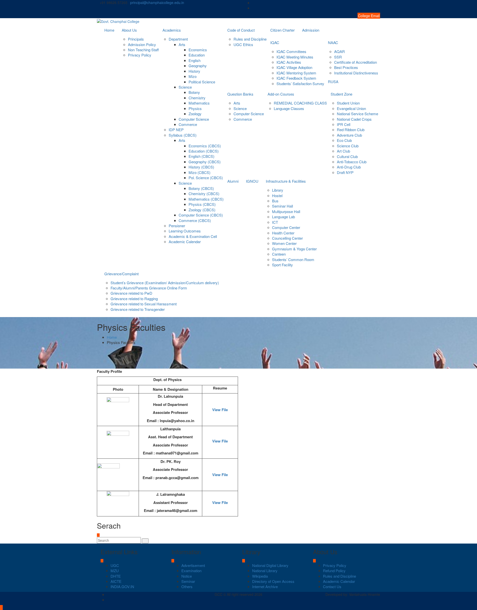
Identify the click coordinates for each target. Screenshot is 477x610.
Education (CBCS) (204, 151)
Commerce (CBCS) (195, 220)
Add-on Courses (281, 94)
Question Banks (240, 94)
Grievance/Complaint (121, 273)
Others (187, 586)
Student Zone (341, 94)
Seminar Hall (282, 206)
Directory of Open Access (273, 581)
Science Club (347, 145)
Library (277, 190)
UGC (115, 565)
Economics (198, 49)
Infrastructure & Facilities (286, 181)
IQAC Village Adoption (294, 67)
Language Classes (289, 108)
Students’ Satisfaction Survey (300, 83)
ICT (275, 222)
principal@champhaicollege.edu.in (157, 2)
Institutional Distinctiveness (356, 72)
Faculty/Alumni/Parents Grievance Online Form (149, 287)
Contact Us (332, 586)
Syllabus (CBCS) (183, 135)
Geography (198, 65)
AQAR (339, 51)
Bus (275, 200)
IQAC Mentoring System (296, 72)
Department (178, 39)
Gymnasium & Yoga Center (294, 248)
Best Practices (346, 67)
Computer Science (194, 119)
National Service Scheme (357, 113)
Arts (182, 44)
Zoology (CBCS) (202, 209)
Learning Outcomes (185, 230)
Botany (194, 92)
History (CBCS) (201, 166)
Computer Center (286, 227)
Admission (310, 30)
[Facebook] (378, 2)
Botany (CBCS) (201, 188)
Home (109, 30)
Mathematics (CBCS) (206, 199)
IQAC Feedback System (296, 78)
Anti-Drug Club (349, 166)
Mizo (193, 76)
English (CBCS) (201, 156)
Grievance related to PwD (131, 293)
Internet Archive (265, 586)
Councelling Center (287, 238)
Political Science (202, 81)
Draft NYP (345, 172)
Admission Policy (142, 44)
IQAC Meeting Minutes (295, 56)
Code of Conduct (241, 30)
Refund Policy (334, 570)
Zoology (195, 113)
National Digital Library (270, 565)
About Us (129, 30)
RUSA (333, 81)
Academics (171, 30)
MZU (115, 570)
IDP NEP (176, 129)
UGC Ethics (243, 44)
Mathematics (199, 103)
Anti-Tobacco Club (351, 161)
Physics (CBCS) (202, 204)
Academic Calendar (185, 241)
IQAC (274, 42)
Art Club (343, 151)
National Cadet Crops (354, 119)
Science (185, 87)
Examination (191, 570)
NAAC (333, 42)
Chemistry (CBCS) (204, 193)
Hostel (277, 195)
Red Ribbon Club (350, 129)
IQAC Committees (291, 51)
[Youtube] (378, 7)
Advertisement (193, 565)
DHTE (116, 576)
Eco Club (344, 140)
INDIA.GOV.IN (122, 586)
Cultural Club (347, 156)
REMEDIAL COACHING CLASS (300, 103)
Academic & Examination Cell (193, 236)
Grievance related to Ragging (134, 298)
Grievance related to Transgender (138, 309)
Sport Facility (282, 264)
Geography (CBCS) (205, 161)
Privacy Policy (139, 54)
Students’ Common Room (293, 259)
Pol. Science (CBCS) (206, 177)
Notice (186, 576)
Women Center (284, 243)
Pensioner (177, 225)
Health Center (283, 232)
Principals (136, 39)
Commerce (188, 124)
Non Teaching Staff (143, 49)
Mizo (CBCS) (199, 172)
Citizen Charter (282, 30)
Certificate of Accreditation (355, 62)
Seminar (188, 581)
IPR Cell (343, 124)
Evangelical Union (351, 108)
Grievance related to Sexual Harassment (144, 303)
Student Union (348, 103)
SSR (338, 56)
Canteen (279, 254)
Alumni (232, 181)
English (194, 60)
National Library (265, 570)
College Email (369, 15)
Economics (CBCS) (205, 145)
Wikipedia (260, 576)
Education (197, 54)
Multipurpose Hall (286, 211)
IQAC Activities (289, 62)
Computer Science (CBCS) (201, 215)
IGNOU (252, 181)
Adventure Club (349, 135)
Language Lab (283, 216)
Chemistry (197, 97)
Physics (195, 108)
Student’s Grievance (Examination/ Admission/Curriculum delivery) (165, 282)
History (194, 71)
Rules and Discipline (250, 39)
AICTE (116, 581)
